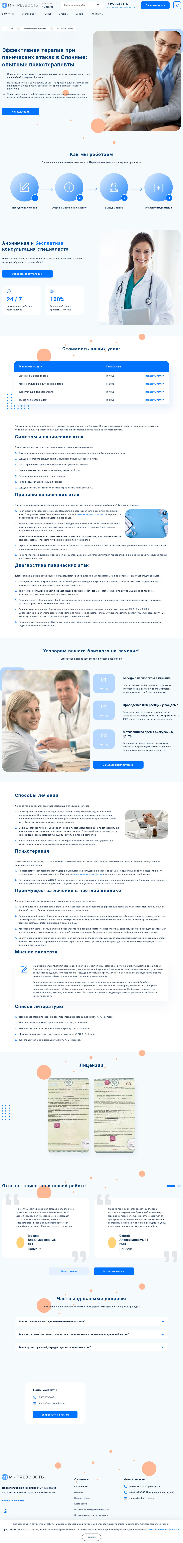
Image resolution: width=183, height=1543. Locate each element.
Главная (9, 29)
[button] (171, 1186)
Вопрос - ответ (82, 1498)
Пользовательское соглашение (91, 1515)
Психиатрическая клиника (35, 29)
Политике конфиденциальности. (162, 1529)
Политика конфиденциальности (91, 1509)
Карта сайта (80, 1503)
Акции (80, 13)
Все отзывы (69, 1271)
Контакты (97, 13)
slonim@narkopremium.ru (51, 1403)
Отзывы (63, 13)
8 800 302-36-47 (46, 1397)
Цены (47, 13)
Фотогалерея (81, 1486)
